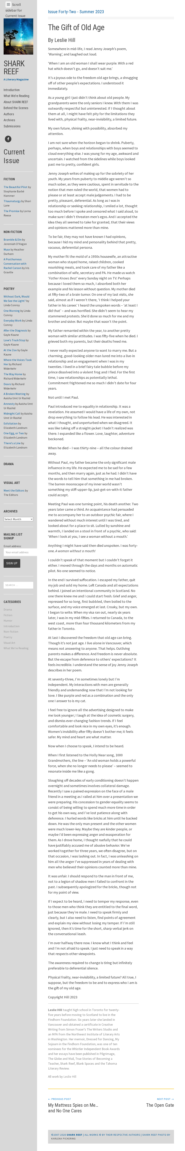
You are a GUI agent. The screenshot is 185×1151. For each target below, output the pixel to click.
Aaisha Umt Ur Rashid (17, 398)
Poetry (8, 637)
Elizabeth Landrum (15, 428)
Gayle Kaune (11, 335)
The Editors (11, 495)
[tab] (8, 4)
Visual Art (9, 643)
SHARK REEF (14, 67)
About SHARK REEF (16, 102)
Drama (8, 609)
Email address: (12, 546)
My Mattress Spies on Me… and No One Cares (73, 1105)
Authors (9, 114)
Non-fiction (11, 631)
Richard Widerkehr (15, 378)
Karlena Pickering (63, 1138)
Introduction (12, 90)
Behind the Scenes (16, 108)
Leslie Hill (69, 1076)
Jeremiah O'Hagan (15, 244)
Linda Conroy (12, 305)
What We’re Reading (16, 96)
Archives (9, 120)
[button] (18, 35)
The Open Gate (160, 1102)
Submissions (12, 126)
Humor (8, 620)
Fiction (8, 615)
